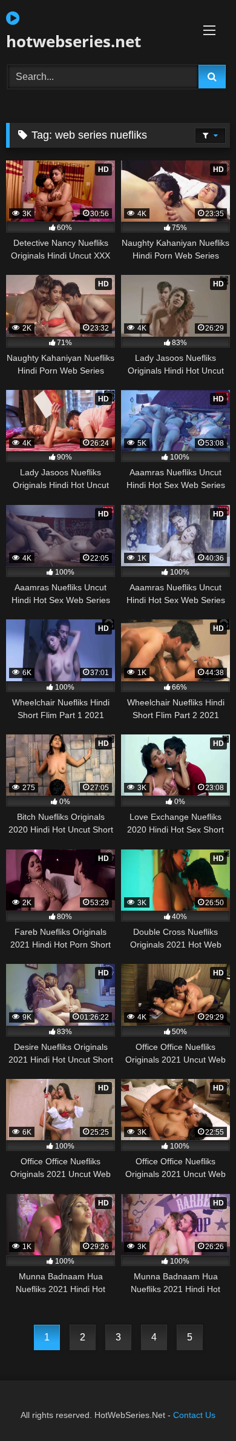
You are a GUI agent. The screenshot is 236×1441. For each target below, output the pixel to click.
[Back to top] (198, 1405)
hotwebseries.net (73, 41)
